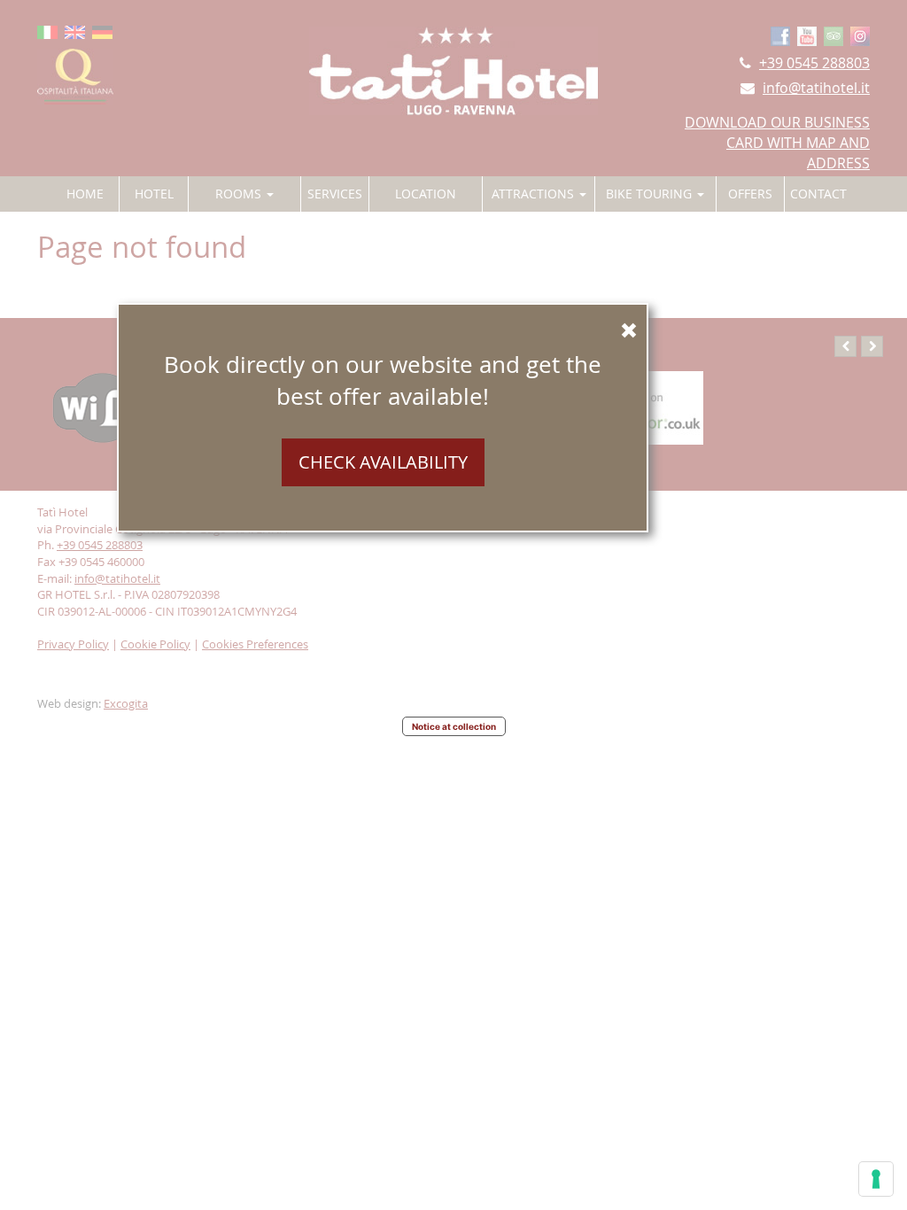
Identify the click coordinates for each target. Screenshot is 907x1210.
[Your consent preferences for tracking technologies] (876, 1179)
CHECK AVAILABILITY (383, 462)
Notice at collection (454, 726)
